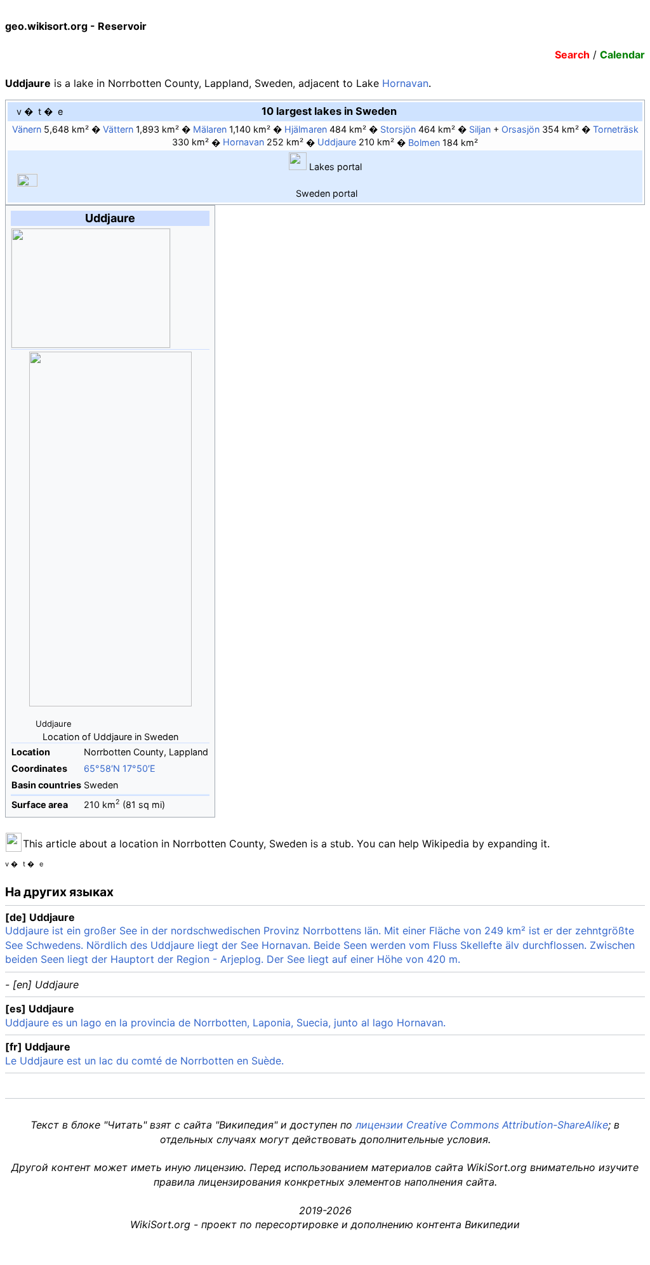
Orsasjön (520, 129)
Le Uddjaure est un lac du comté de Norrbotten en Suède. (144, 1060)
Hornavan (405, 83)
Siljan (480, 129)
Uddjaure (336, 142)
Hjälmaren (305, 129)
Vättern (118, 129)
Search (572, 54)
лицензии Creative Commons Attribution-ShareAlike (481, 1124)
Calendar (622, 54)
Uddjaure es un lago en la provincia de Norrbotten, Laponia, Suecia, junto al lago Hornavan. (225, 1022)
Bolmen (424, 142)
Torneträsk (616, 129)
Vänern (26, 129)
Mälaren (210, 129)
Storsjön (398, 129)
